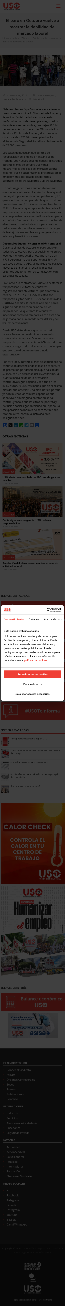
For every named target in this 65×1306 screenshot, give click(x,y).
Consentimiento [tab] (14, 619)
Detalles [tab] (34, 619)
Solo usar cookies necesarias (33, 694)
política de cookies (35, 660)
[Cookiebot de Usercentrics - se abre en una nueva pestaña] (46, 610)
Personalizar (30, 684)
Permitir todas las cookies (33, 674)
